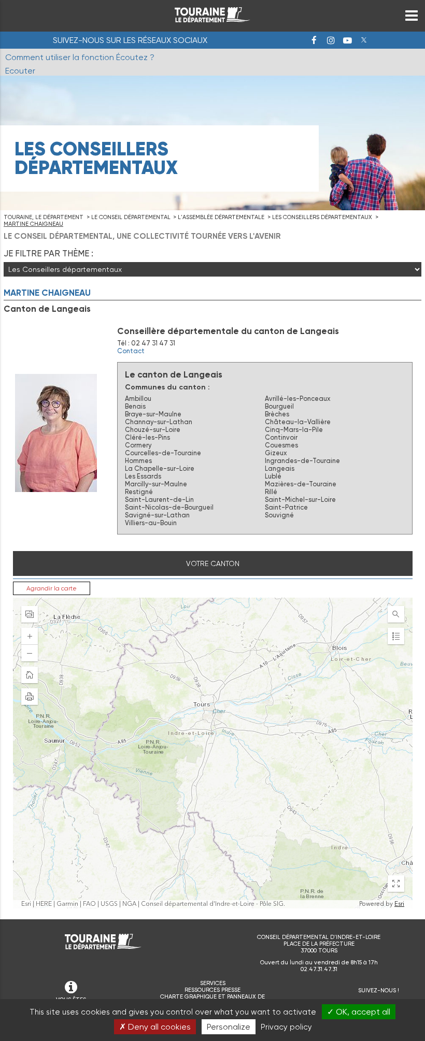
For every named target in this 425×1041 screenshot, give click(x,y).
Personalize (228, 1027)
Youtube (347, 40)
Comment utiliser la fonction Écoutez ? (79, 57)
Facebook (314, 40)
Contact (131, 351)
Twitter (364, 40)
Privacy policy (286, 1027)
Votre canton (212, 563)
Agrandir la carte (51, 588)
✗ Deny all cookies (155, 1027)
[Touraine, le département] (212, 19)
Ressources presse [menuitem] (212, 990)
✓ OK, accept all (358, 1012)
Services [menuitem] (212, 983)
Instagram (330, 40)
